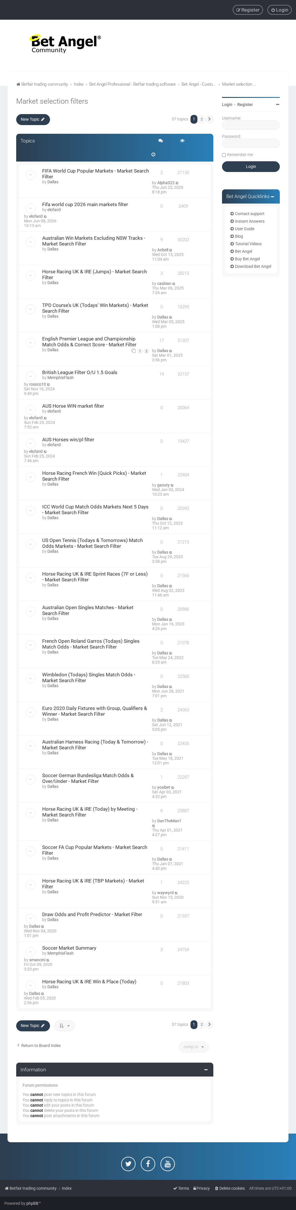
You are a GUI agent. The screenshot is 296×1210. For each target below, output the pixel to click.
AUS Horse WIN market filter (73, 406)
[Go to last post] (177, 182)
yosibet (163, 787)
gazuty (163, 485)
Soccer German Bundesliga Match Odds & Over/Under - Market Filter (88, 778)
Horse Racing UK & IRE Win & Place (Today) (89, 981)
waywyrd (165, 892)
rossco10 (37, 384)
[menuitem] (279, 10)
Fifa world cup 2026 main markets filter (85, 204)
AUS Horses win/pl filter (68, 439)
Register (245, 104)
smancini (37, 960)
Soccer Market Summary (69, 948)
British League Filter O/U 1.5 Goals (79, 372)
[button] (209, 119)
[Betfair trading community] (57, 45)
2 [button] (202, 119)
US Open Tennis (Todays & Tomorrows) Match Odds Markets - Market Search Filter (92, 543)
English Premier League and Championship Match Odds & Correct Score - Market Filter (89, 341)
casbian (164, 283)
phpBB (32, 1203)
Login (227, 104)
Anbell (162, 250)
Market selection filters (52, 101)
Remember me (240, 154)
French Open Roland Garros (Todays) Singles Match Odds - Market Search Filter (91, 644)
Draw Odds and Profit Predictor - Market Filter (92, 914)
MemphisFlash (60, 377)
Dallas (52, 182)
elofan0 (54, 209)
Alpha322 (166, 182)
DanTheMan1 (169, 821)
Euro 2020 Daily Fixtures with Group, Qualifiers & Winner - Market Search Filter (94, 711)
